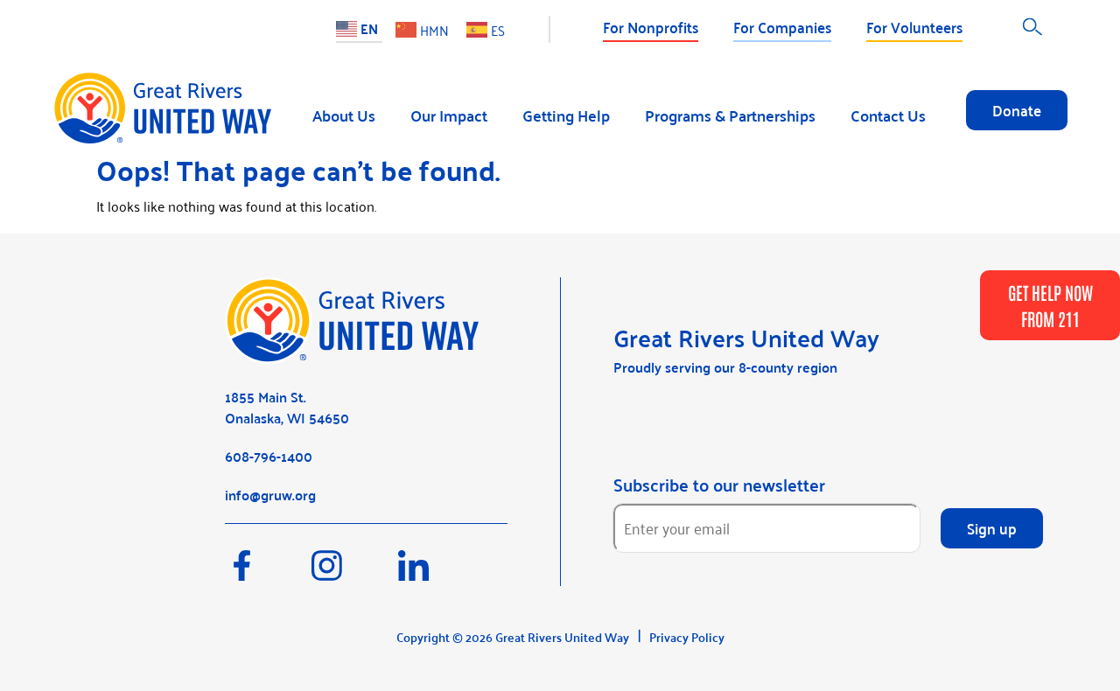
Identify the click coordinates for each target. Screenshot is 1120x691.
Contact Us (888, 115)
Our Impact (448, 115)
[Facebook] (268, 574)
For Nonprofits (650, 26)
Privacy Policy (686, 636)
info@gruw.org (270, 494)
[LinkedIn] (439, 574)
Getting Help (566, 115)
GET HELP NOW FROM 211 (1050, 305)
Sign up (992, 527)
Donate (1016, 109)
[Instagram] (355, 574)
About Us (343, 115)
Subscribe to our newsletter (719, 484)
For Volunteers (914, 26)
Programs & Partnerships (730, 115)
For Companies (782, 26)
